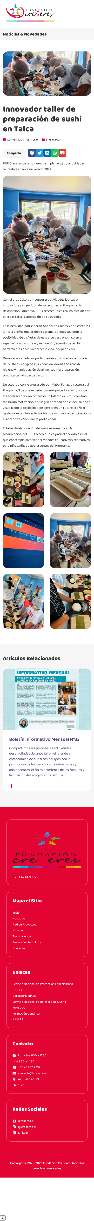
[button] (32, 153)
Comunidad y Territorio (22, 139)
